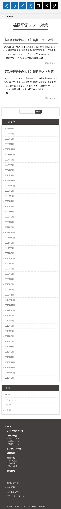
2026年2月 (9, 139)
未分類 (8, 410)
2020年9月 (9, 263)
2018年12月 (10, 362)
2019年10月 (10, 310)
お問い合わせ (13, 483)
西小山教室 (12, 466)
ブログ (8, 405)
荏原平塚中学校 (39, 50)
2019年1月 (9, 357)
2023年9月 (9, 191)
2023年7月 (9, 201)
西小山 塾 (52, 50)
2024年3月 (9, 170)
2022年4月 (9, 222)
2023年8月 (9, 196)
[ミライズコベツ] (30, 9)
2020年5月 (9, 274)
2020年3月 (9, 284)
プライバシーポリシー (16, 496)
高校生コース (13, 444)
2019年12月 (10, 300)
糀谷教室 (12, 463)
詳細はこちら (51, 62)
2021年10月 (10, 238)
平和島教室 (12, 461)
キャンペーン (10, 400)
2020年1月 (9, 295)
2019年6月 (9, 331)
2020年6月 (9, 269)
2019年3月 (9, 347)
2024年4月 (9, 165)
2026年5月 (9, 128)
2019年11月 (10, 305)
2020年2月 (9, 290)
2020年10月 (10, 258)
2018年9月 (9, 378)
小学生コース (13, 439)
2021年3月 (9, 253)
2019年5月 (9, 336)
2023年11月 (10, 180)
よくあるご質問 (13, 492)
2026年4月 (9, 134)
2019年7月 (9, 326)
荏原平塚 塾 (27, 50)
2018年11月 (10, 367)
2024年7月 (9, 160)
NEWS (19, 47)
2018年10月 (10, 373)
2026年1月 (9, 144)
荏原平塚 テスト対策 (35, 47)
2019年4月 (9, 341)
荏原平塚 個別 (14, 50)
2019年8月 (9, 321)
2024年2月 (9, 175)
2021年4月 (9, 248)
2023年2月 (9, 206)
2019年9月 (9, 315)
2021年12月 (10, 232)
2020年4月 (9, 279)
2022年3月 (9, 227)
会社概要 (11, 487)
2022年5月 (9, 217)
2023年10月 (10, 186)
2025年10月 (10, 155)
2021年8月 (9, 243)
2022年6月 (9, 212)
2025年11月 (10, 149)
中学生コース (13, 441)
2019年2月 (9, 352)
